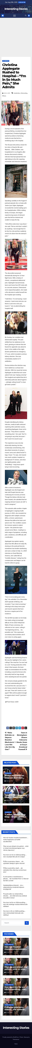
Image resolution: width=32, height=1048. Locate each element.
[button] (25, 15)
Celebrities (6, 60)
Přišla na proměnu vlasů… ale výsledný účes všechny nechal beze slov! (14, 870)
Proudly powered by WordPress (10, 1037)
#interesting (24, 93)
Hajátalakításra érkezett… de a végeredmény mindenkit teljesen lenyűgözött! (13, 887)
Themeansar (16, 1039)
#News (4, 96)
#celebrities (17, 93)
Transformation (9, 944)
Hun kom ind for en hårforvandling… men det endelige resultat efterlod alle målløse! (15, 904)
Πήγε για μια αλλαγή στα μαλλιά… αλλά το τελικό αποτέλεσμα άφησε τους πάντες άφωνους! (15, 848)
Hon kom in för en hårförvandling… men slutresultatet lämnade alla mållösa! (14, 913)
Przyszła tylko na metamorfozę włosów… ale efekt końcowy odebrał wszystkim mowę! (15, 896)
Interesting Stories (16, 9)
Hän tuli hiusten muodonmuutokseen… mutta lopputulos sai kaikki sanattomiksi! (15, 839)
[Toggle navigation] (14, 15)
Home (16, 1044)
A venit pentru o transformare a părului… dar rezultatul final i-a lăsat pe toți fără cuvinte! (16, 878)
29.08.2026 (9, 952)
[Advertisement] (16, 35)
